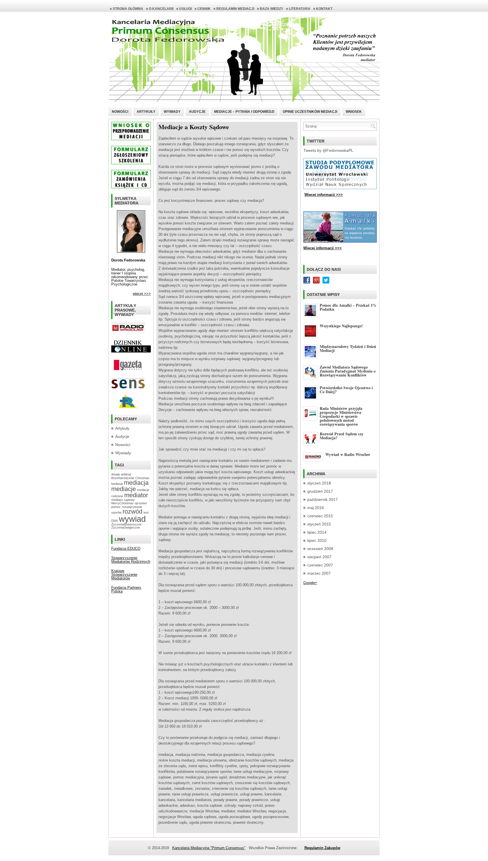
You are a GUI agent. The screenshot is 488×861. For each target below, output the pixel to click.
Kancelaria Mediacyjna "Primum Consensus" (208, 848)
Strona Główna (128, 9)
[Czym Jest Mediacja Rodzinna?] (128, 407)
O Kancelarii (161, 9)
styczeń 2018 (319, 483)
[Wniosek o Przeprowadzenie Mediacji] (131, 139)
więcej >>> (142, 293)
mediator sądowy (123, 499)
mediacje (123, 488)
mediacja (136, 482)
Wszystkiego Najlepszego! (341, 326)
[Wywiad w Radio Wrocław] (128, 332)
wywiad (132, 518)
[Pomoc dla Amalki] (340, 241)
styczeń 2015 (319, 524)
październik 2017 (322, 499)
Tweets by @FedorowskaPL (328, 150)
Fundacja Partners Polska (126, 589)
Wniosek (354, 112)
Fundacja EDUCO (125, 548)
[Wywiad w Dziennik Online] (128, 344)
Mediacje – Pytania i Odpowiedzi (244, 112)
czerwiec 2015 (320, 516)
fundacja (117, 483)
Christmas (142, 478)
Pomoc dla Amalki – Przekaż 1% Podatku (348, 307)
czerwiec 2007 (320, 565)
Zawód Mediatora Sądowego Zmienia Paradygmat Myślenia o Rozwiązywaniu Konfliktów (348, 371)
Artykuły (146, 112)
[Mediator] (131, 251)
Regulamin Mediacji (235, 9)
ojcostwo (141, 503)
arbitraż (126, 474)
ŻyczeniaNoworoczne (126, 524)
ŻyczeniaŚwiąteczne (125, 527)
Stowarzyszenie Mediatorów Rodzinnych (130, 560)
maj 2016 (315, 507)
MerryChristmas (122, 503)
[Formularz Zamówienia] (131, 187)
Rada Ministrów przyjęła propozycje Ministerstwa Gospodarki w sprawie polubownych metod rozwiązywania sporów (341, 416)
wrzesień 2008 (320, 548)
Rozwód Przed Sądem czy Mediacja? (341, 436)
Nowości (120, 112)
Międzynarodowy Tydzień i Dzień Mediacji (348, 348)
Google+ (310, 583)
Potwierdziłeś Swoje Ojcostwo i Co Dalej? (346, 390)
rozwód (132, 511)
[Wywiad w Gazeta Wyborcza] (128, 371)
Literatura (299, 9)
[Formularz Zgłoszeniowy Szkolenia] (131, 163)
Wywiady (172, 112)
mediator (136, 495)
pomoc (116, 507)
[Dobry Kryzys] (128, 387)
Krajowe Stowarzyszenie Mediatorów (124, 574)
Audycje (197, 112)
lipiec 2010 (316, 540)
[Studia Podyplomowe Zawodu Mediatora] (340, 188)
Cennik (204, 9)
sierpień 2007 (319, 557)
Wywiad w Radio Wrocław (347, 454)
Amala (115, 474)
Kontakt (324, 9)
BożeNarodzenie (122, 478)
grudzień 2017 (320, 491)
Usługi (185, 9)
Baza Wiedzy (271, 9)
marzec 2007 (319, 573)
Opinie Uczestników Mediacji (310, 112)
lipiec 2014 (316, 532)
